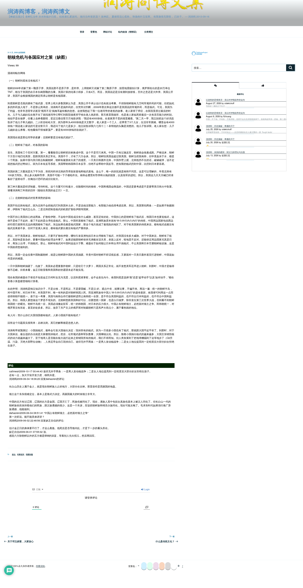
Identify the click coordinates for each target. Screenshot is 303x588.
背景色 (93, 31)
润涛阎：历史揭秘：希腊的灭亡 (220, 125)
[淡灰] (168, 566)
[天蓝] (144, 566)
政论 (13, 454)
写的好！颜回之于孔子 (215, 106)
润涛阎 (22, 52)
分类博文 (148, 31)
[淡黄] (162, 566)
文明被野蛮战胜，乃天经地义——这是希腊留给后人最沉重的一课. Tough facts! (239, 132)
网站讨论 (107, 31)
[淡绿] (150, 566)
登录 (82, 31)
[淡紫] (156, 566)
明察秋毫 (29, 454)
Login (147, 489)
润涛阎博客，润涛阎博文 (39, 11)
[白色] (174, 566)
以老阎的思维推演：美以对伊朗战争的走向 (225, 99)
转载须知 (40, 566)
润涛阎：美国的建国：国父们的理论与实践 (225, 152)
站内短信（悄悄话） (128, 31)
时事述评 (20, 454)
